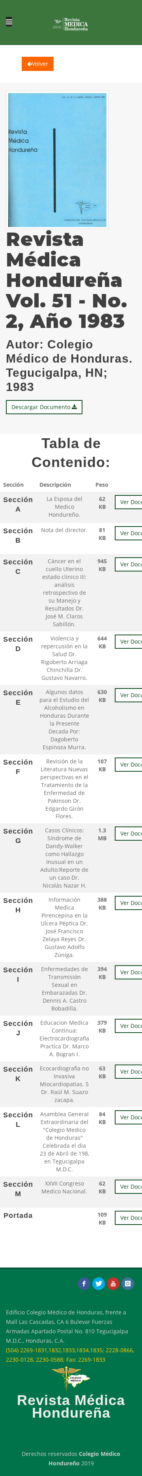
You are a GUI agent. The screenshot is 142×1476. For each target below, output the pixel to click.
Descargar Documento (41, 407)
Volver (40, 63)
